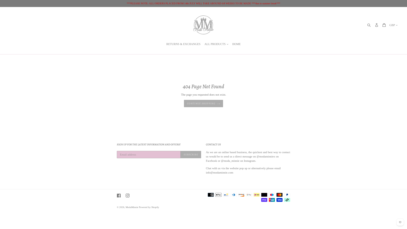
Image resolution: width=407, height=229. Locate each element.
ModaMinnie (132, 207)
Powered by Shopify (149, 207)
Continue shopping (201, 103)
